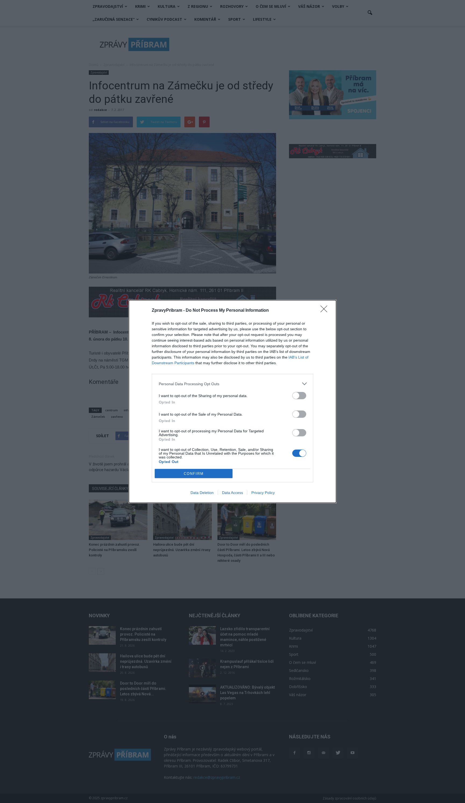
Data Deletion (202, 492)
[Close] (325, 311)
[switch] (299, 395)
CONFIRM (194, 474)
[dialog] (232, 401)
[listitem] (232, 384)
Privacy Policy (263, 492)
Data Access (232, 492)
